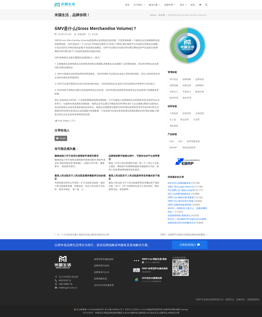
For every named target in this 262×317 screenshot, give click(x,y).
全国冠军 (199, 113)
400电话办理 (173, 312)
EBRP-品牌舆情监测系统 (179, 204)
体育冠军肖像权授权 (104, 259)
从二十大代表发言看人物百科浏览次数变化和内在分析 (82, 234)
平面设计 (186, 91)
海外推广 (173, 147)
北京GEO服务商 (130, 312)
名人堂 (172, 119)
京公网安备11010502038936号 (90, 309)
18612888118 (65, 283)
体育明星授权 (193, 141)
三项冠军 (173, 113)
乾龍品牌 (81, 34)
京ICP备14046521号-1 (114, 309)
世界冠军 (186, 113)
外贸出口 (173, 91)
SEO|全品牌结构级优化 (179, 193)
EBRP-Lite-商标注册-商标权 (181, 197)
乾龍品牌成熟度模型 (113, 312)
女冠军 (196, 119)
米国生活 (99, 312)
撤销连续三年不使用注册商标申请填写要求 (77, 155)
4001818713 (65, 280)
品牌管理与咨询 (101, 265)
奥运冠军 (184, 119)
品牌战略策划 (100, 278)
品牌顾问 (199, 85)
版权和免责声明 (155, 309)
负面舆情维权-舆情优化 (179, 215)
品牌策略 (173, 85)
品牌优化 (163, 312)
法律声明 (167, 309)
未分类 (95, 34)
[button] (200, 4)
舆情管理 (173, 97)
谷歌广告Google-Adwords (181, 186)
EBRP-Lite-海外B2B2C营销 (180, 200)
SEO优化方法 (153, 312)
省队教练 (173, 125)
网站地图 (176, 309)
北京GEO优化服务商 (104, 285)
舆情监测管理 (189, 147)
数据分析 (199, 91)
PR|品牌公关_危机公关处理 (181, 190)
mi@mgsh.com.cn (68, 287)
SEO (180, 141)
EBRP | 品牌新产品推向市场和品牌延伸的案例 (182, 234)
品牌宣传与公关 (101, 272)
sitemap (184, 309)
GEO (171, 141)
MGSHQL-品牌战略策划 (179, 182)
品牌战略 (186, 79)
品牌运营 (186, 85)
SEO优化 (173, 79)
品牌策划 (199, 79)
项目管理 (186, 97)
